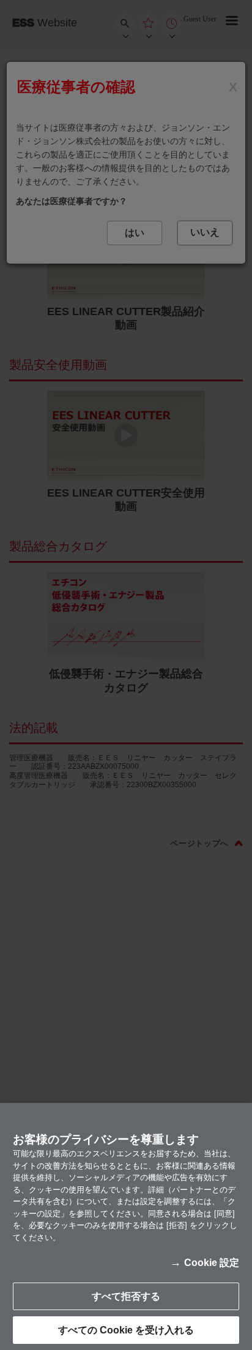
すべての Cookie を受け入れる (126, 1330)
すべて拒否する (126, 1296)
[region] (126, 1226)
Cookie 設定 (211, 1262)
